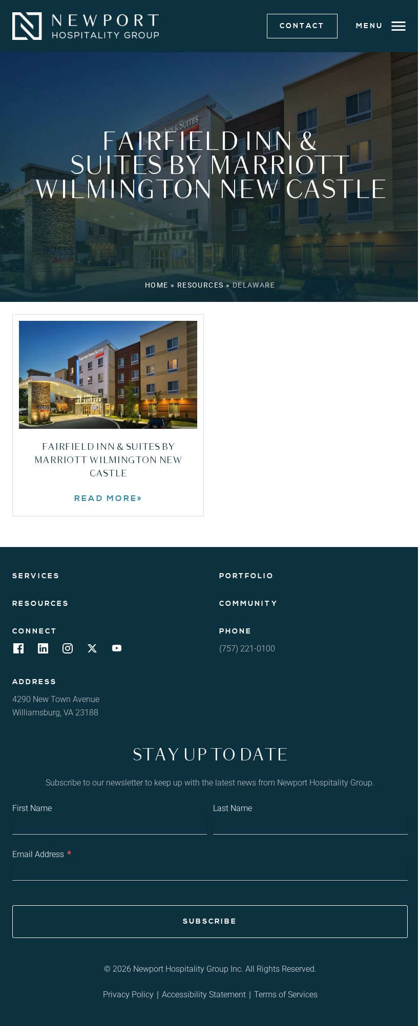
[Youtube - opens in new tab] (117, 651)
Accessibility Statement (204, 994)
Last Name (232, 808)
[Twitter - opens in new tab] (92, 651)
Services (36, 576)
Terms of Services (286, 994)
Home (157, 285)
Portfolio (246, 576)
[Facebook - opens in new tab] (18, 651)
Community (248, 603)
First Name (32, 808)
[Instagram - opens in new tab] (67, 651)
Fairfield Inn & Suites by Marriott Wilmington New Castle (108, 460)
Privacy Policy (128, 994)
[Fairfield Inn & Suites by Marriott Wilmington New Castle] (108, 375)
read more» (135, 498)
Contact (302, 26)
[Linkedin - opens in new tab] (43, 651)
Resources (200, 285)
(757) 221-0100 (247, 648)
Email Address (41, 853)
